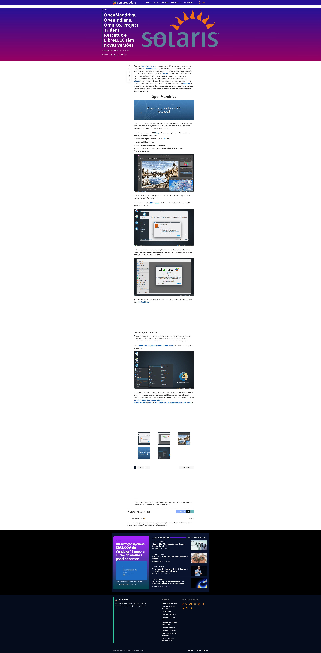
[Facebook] (193, 518)
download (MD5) (140, 400)
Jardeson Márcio (158, 548)
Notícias (162, 541)
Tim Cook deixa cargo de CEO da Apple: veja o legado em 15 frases (170, 570)
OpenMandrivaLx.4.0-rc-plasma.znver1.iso (170, 403)
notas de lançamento (166, 345)
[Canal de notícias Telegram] (191, 608)
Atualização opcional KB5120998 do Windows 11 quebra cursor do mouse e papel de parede (130, 551)
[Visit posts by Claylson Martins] (129, 518)
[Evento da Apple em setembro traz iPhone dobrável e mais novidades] (199, 583)
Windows (119, 540)
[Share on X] (114, 54)
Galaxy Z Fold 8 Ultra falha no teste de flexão (170, 557)
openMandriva (187, 502)
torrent (150, 403)
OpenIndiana (166, 502)
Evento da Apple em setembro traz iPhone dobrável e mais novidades (168, 582)
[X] (186, 604)
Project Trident (150, 504)
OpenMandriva (151, 68)
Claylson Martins (113, 50)
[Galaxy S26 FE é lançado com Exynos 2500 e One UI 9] (199, 545)
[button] (200, 3)
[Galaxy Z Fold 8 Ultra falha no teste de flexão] (199, 558)
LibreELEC (137, 81)
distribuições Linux (148, 66)
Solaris (165, 73)
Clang (157, 133)
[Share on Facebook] (111, 54)
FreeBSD (142, 502)
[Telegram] (183, 608)
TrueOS (167, 504)
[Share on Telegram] (122, 54)
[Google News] (195, 604)
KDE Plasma (154, 203)
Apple (155, 566)
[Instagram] (199, 604)
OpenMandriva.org (143, 302)
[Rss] (187, 608)
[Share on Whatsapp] (118, 54)
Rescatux (186, 84)
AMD (164, 139)
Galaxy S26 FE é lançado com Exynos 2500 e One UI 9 (168, 545)
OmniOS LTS (158, 502)
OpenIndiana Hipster (176, 502)
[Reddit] (202, 604)
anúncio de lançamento (148, 345)
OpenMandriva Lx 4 (139, 504)
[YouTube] (190, 604)
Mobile (155, 541)
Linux (105, 9)
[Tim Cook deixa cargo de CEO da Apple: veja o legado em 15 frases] (199, 571)
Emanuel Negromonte (123, 584)
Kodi (146, 502)
